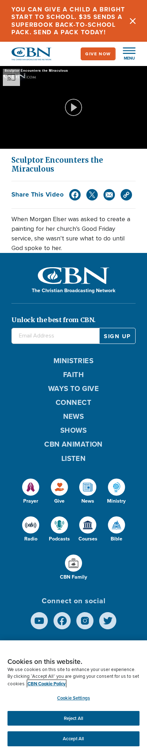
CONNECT (73, 402)
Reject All (73, 718)
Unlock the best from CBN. (53, 320)
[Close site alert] (132, 21)
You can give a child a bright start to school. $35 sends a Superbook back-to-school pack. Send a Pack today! (68, 21)
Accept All (73, 738)
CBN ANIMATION (73, 444)
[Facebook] (75, 194)
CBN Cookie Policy (46, 683)
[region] (73, 696)
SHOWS (73, 430)
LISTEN (73, 458)
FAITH (73, 374)
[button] (126, 53)
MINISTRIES (74, 360)
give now (98, 54)
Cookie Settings (73, 698)
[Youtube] (39, 620)
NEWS (73, 416)
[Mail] (109, 194)
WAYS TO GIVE (73, 388)
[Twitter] (92, 194)
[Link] (126, 194)
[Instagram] (84, 620)
